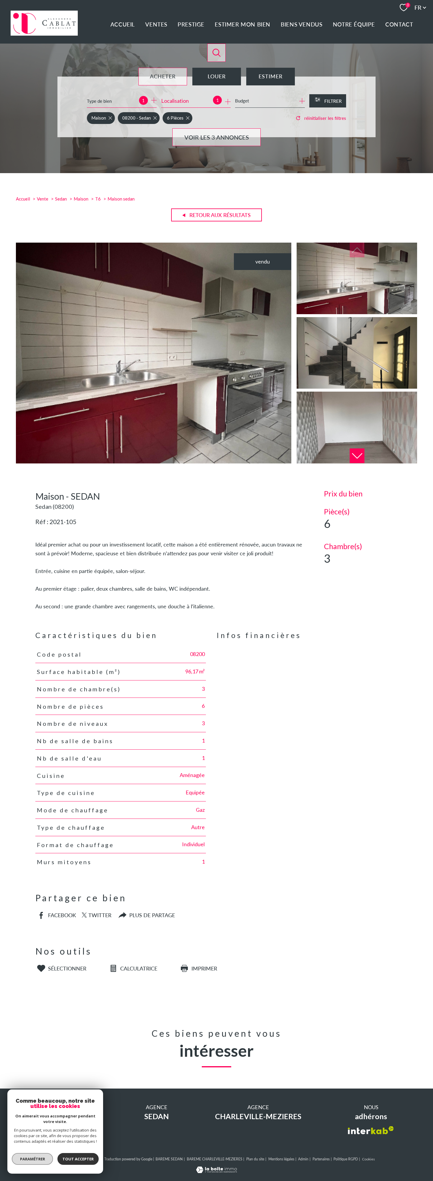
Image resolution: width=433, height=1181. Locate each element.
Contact (399, 24)
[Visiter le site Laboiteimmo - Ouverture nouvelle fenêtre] (216, 1171)
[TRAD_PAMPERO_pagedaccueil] (44, 33)
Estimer (270, 76)
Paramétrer (32, 1159)
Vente (42, 198)
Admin (303, 1159)
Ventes (156, 24)
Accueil (122, 24)
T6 (98, 198)
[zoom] (153, 461)
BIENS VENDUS (301, 24)
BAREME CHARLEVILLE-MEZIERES (214, 1159)
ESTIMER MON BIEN (242, 24)
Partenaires (321, 1159)
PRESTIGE (191, 24)
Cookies (368, 1159)
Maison (81, 198)
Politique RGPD (345, 1159)
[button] (357, 455)
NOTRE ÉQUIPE (354, 24)
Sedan (61, 198)
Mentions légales (281, 1159)
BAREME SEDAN (169, 1159)
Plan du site (255, 1159)
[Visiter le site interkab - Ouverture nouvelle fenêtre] (371, 1130)
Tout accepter (78, 1159)
